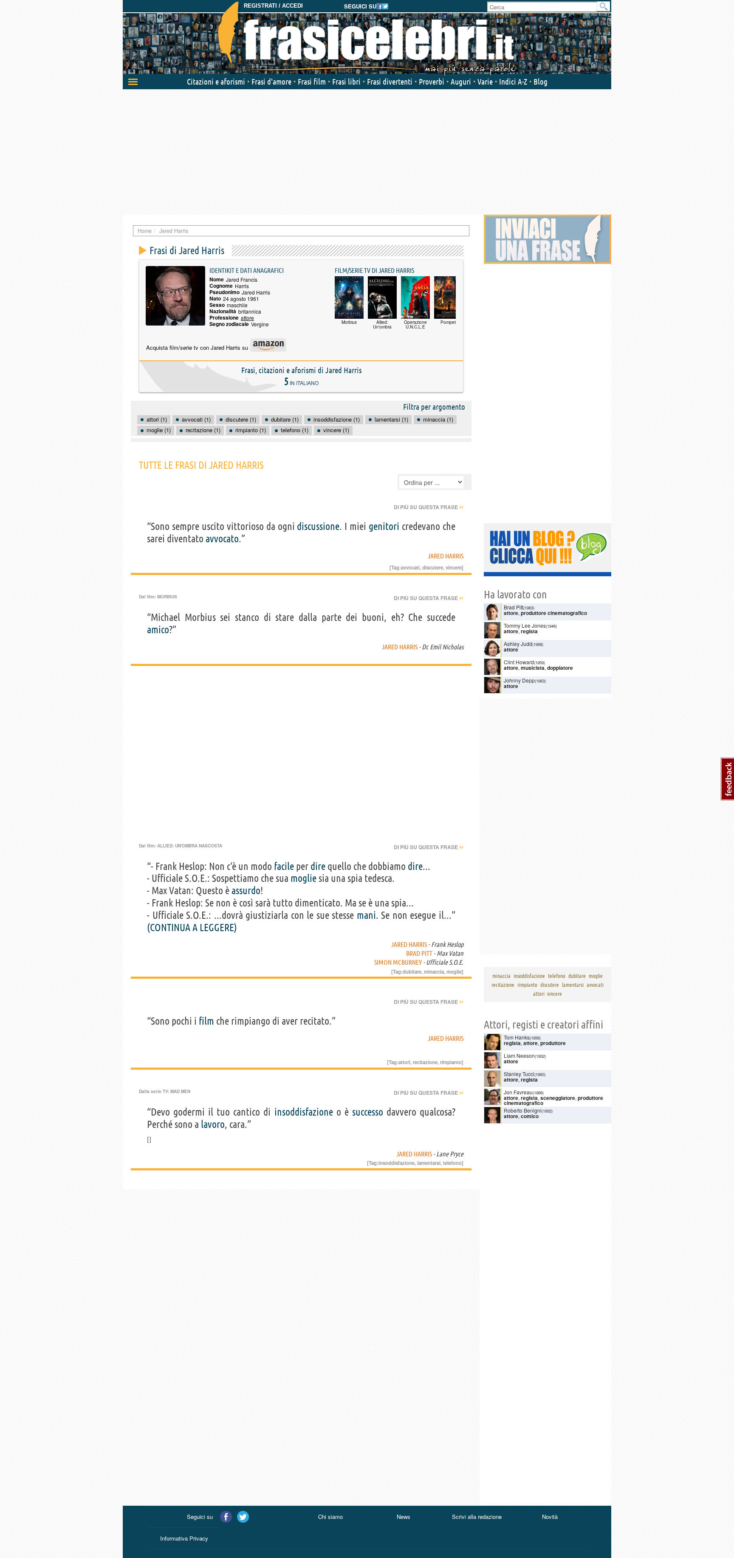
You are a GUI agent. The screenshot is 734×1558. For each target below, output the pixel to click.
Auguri (461, 81)
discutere (432, 567)
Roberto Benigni (523, 1110)
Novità (550, 1517)
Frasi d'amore (271, 81)
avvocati (410, 567)
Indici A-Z (513, 81)
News (403, 1517)
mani (366, 915)
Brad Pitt (419, 953)
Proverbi (431, 81)
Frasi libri (346, 81)
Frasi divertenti (389, 81)
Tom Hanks (517, 1037)
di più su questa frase (428, 507)
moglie (303, 878)
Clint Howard (519, 662)
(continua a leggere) (192, 927)
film (206, 1021)
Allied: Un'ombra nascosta (189, 846)
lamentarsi (428, 1162)
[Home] (367, 38)
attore (247, 317)
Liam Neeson (519, 1055)
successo (367, 1112)
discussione (318, 526)
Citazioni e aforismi (216, 81)
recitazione (425, 1062)
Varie (485, 81)
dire (318, 866)
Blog (541, 81)
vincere (454, 567)
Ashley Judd (518, 643)
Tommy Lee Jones (525, 625)
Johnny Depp (519, 680)
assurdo (245, 890)
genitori (384, 526)
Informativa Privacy (184, 1538)
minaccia (434, 971)
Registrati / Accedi (273, 5)
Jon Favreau (518, 1092)
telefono (452, 1162)
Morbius (167, 597)
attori (404, 1062)
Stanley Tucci (519, 1073)
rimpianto (451, 1062)
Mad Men (180, 1091)
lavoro (213, 1124)
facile (284, 866)
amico (158, 629)
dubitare (412, 971)
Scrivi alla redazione (477, 1517)
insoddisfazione (303, 1112)
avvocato (222, 538)
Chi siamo (330, 1517)
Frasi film (312, 81)
